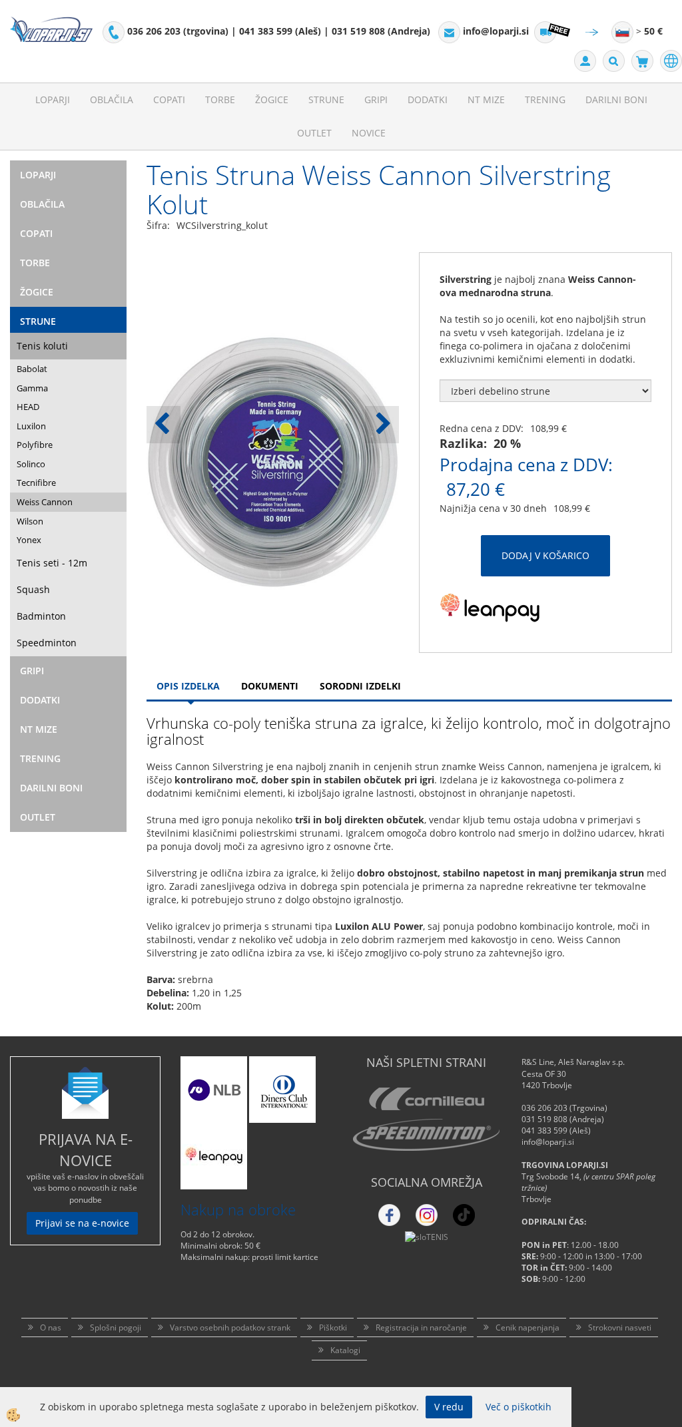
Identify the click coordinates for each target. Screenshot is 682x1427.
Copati (169, 99)
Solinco (31, 464)
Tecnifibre (36, 483)
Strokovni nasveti (619, 1327)
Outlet (314, 132)
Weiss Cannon (45, 502)
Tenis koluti (42, 345)
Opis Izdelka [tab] (188, 686)
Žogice (271, 99)
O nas (50, 1327)
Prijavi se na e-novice (82, 1223)
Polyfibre (35, 445)
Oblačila (111, 99)
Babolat (32, 369)
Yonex (29, 540)
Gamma (32, 388)
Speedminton (47, 642)
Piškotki (333, 1327)
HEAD (28, 407)
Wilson (30, 521)
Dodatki (428, 99)
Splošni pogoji (115, 1327)
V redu (449, 1406)
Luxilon (31, 426)
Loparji (52, 99)
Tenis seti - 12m (52, 562)
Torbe (220, 99)
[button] (382, 424)
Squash (33, 589)
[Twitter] (427, 1215)
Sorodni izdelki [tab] (360, 686)
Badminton (41, 616)
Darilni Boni (616, 99)
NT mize (486, 99)
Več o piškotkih (518, 1406)
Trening (545, 99)
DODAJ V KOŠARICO (545, 555)
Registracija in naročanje (421, 1327)
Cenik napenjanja (527, 1327)
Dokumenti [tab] (269, 686)
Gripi (376, 99)
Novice (369, 132)
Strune (326, 99)
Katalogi (345, 1350)
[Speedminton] (426, 1135)
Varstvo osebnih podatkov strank (230, 1327)
